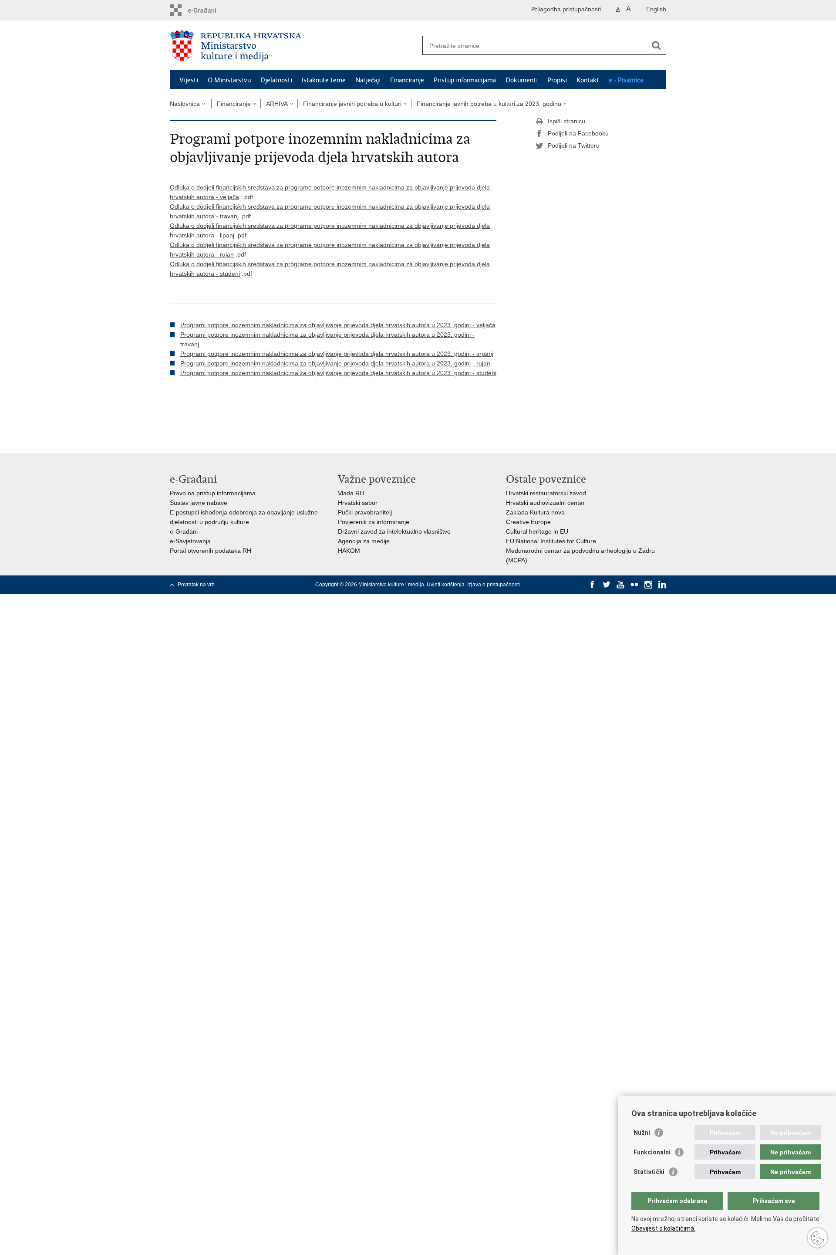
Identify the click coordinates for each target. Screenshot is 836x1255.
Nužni (642, 1132)
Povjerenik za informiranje (373, 521)
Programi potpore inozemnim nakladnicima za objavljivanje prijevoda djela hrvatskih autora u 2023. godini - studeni (338, 372)
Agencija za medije (364, 541)
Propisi (557, 80)
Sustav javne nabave (198, 502)
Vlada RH (351, 493)
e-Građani (184, 531)
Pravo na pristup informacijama (213, 493)
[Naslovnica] (294, 45)
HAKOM (349, 550)
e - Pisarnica (626, 80)
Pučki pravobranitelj (365, 512)
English (656, 9)
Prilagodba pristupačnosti (566, 9)
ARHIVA (277, 103)
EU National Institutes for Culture (551, 541)
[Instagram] (648, 585)
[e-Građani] (207, 10)
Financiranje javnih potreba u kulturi (352, 103)
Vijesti (188, 80)
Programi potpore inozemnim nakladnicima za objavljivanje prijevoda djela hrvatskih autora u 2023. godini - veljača (338, 324)
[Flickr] (634, 585)
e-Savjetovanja (190, 541)
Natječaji (368, 80)
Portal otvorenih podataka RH (210, 550)
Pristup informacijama (465, 80)
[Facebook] (593, 585)
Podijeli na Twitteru (574, 145)
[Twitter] (606, 585)
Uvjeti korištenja (446, 585)
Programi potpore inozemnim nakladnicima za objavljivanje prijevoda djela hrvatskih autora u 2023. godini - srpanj (336, 353)
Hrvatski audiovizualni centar (545, 502)
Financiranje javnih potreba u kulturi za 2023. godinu (489, 103)
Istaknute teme (324, 80)
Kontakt (587, 80)
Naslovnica (185, 103)
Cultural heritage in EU (537, 531)
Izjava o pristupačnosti (493, 585)
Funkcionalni (652, 1152)
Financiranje (407, 80)
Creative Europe (528, 521)
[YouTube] (620, 585)
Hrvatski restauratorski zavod (546, 493)
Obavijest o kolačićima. (663, 1228)
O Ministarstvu (229, 80)
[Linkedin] (662, 585)
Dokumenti (522, 80)
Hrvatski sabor (358, 502)
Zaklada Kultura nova (535, 512)
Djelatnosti (276, 80)
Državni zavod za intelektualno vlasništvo (394, 531)
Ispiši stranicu (566, 121)
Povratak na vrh (196, 585)
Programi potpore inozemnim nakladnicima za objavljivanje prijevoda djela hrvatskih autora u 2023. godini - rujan (335, 363)
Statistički (649, 1171)
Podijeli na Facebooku (578, 133)
